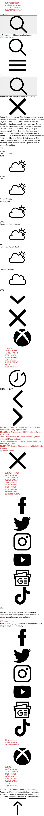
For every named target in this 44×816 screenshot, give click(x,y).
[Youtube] (22, 568)
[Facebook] (22, 514)
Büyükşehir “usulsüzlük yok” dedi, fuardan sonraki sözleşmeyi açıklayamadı (20, 428)
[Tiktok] (22, 604)
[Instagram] (22, 550)
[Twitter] (22, 532)
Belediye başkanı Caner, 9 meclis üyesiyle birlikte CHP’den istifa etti (20, 438)
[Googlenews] (22, 586)
